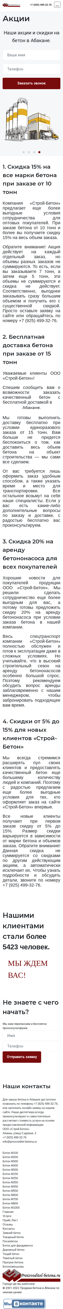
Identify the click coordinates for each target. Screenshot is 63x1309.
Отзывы (8, 1224)
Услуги (7, 1216)
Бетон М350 (10, 1182)
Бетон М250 (10, 1178)
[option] (31, 120)
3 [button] (34, 152)
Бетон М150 (10, 1173)
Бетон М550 (10, 1190)
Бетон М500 (10, 1169)
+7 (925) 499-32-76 (41, 4)
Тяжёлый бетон (13, 1258)
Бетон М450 (10, 1186)
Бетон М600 (10, 1195)
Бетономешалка (13, 1266)
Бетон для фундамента (18, 1245)
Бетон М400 (10, 1165)
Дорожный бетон (13, 1249)
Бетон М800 (10, 1203)
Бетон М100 (10, 1152)
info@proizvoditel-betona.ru (20, 1141)
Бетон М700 (10, 1199)
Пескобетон (10, 1241)
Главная (8, 1211)
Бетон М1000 (11, 1207)
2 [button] (29, 152)
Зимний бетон (12, 1232)
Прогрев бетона (13, 1262)
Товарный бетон (13, 1237)
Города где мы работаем (19, 1283)
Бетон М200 (10, 1157)
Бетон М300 (10, 1161)
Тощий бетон (11, 1253)
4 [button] (39, 152)
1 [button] (24, 152)
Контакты (9, 1228)
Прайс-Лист (10, 1220)
